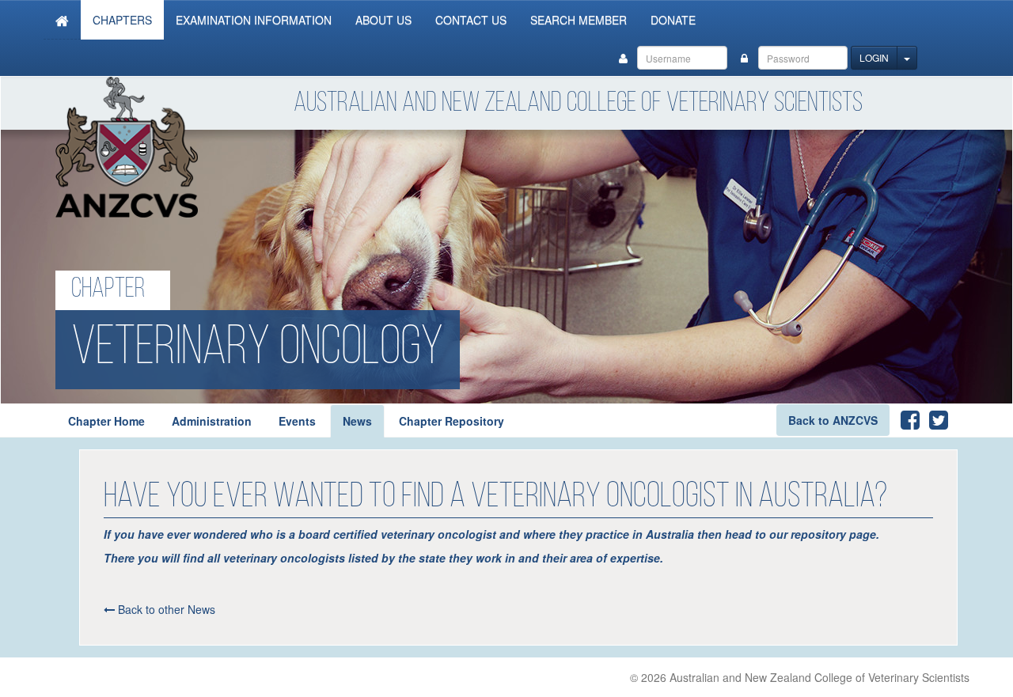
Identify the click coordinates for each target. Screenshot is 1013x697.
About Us (383, 20)
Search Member (578, 20)
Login (874, 57)
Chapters (122, 20)
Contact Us (470, 20)
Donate (673, 20)
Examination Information (254, 20)
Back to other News (165, 609)
